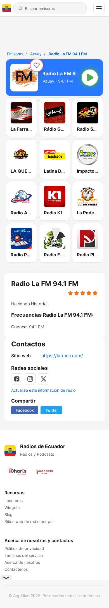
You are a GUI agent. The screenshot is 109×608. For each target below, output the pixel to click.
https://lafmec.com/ (62, 355)
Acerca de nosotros (22, 562)
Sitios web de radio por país (29, 521)
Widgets (12, 507)
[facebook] (16, 378)
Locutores (13, 500)
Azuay (36, 53)
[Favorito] (36, 65)
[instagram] (30, 378)
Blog (8, 514)
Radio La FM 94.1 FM (68, 53)
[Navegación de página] (99, 8)
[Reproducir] (90, 77)
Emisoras (15, 53)
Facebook (25, 410)
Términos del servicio (23, 555)
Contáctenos (16, 569)
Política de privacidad (24, 548)
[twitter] (43, 378)
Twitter (51, 410)
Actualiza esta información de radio (43, 390)
